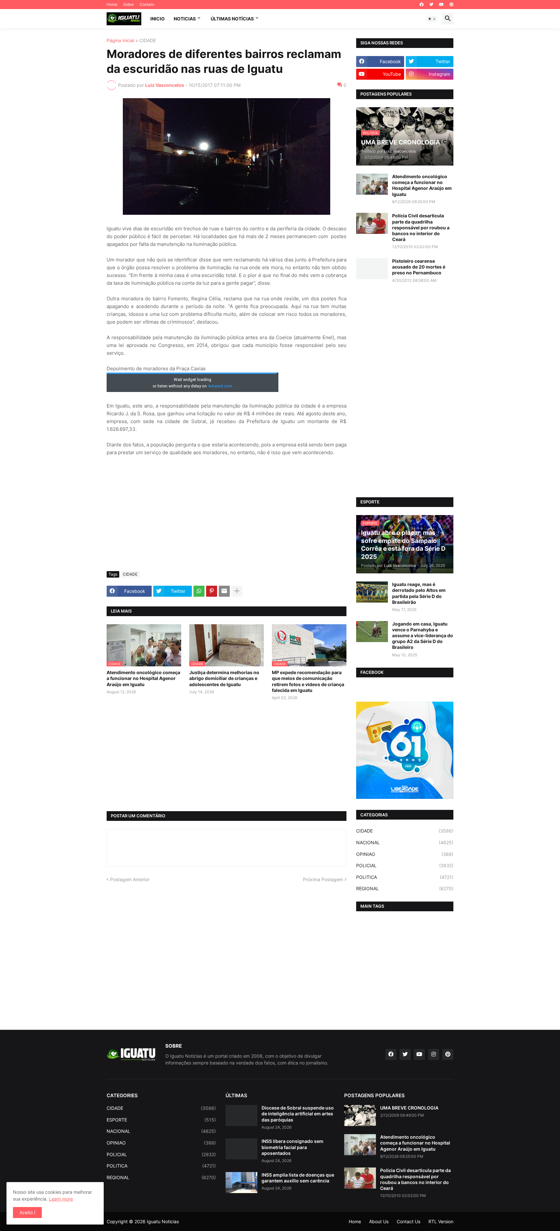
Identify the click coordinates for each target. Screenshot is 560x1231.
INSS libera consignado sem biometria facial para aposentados (292, 1147)
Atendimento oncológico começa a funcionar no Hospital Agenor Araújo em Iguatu (143, 678)
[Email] (224, 591)
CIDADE (147, 40)
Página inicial (120, 40)
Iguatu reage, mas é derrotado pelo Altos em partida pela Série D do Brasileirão (419, 593)
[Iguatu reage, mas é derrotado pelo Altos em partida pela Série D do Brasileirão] (372, 592)
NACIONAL (404, 842)
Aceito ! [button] (27, 1212)
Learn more (61, 1199)
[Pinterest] (211, 591)
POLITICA (404, 877)
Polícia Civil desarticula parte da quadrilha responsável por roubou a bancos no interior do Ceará (420, 227)
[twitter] (431, 4)
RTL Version (440, 1221)
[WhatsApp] (198, 591)
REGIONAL (404, 888)
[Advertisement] (226, 517)
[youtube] (441, 4)
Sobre (128, 4)
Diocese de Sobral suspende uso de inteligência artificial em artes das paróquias (298, 1113)
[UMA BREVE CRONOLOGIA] (360, 1115)
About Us (379, 1221)
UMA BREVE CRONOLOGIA (409, 1107)
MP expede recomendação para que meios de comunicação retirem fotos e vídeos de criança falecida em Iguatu (308, 681)
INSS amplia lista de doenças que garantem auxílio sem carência (298, 1177)
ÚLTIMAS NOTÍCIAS (232, 18)
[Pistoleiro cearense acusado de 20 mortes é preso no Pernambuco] (372, 268)
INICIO (157, 18)
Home (112, 4)
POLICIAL (404, 865)
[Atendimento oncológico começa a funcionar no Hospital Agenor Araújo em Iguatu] (372, 184)
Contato (147, 4)
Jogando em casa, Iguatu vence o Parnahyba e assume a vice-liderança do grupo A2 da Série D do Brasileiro (422, 635)
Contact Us (408, 1221)
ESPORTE (161, 1119)
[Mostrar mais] (236, 591)
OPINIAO (404, 854)
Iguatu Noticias (163, 1221)
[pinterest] (451, 4)
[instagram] (433, 1054)
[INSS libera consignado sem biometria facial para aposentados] (241, 1148)
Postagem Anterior (129, 879)
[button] (432, 19)
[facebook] (422, 4)
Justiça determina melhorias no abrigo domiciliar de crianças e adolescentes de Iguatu (224, 678)
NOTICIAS (185, 18)
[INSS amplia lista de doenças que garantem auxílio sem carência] (241, 1182)
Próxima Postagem (323, 879)
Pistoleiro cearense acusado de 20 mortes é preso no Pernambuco (418, 266)
